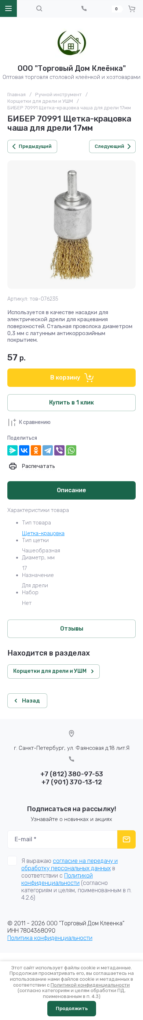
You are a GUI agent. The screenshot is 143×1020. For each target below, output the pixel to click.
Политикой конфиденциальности (57, 879)
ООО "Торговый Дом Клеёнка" (72, 68)
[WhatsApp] (71, 450)
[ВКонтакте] (24, 450)
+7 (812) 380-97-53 (71, 774)
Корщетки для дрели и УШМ (40, 101)
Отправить (126, 839)
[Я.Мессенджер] (12, 450)
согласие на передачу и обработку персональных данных (69, 864)
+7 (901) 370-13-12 (71, 782)
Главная (16, 94)
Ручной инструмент (58, 94)
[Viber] (59, 450)
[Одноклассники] (36, 450)
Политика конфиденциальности (49, 937)
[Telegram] (48, 450)
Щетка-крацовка (43, 533)
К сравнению (35, 422)
